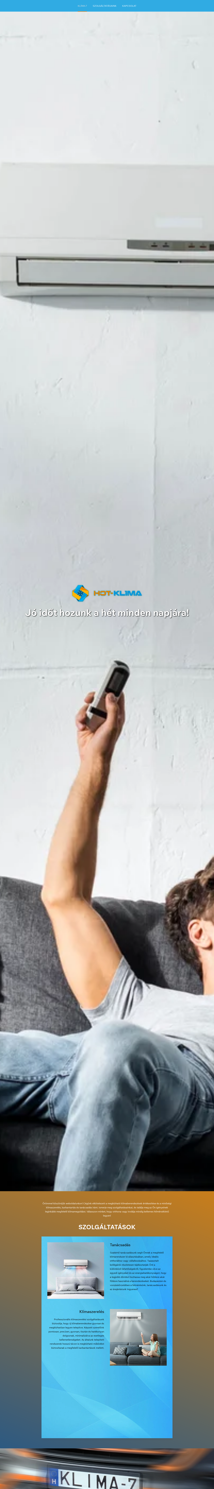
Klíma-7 (82, 5)
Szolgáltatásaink (104, 5)
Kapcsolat (129, 5)
